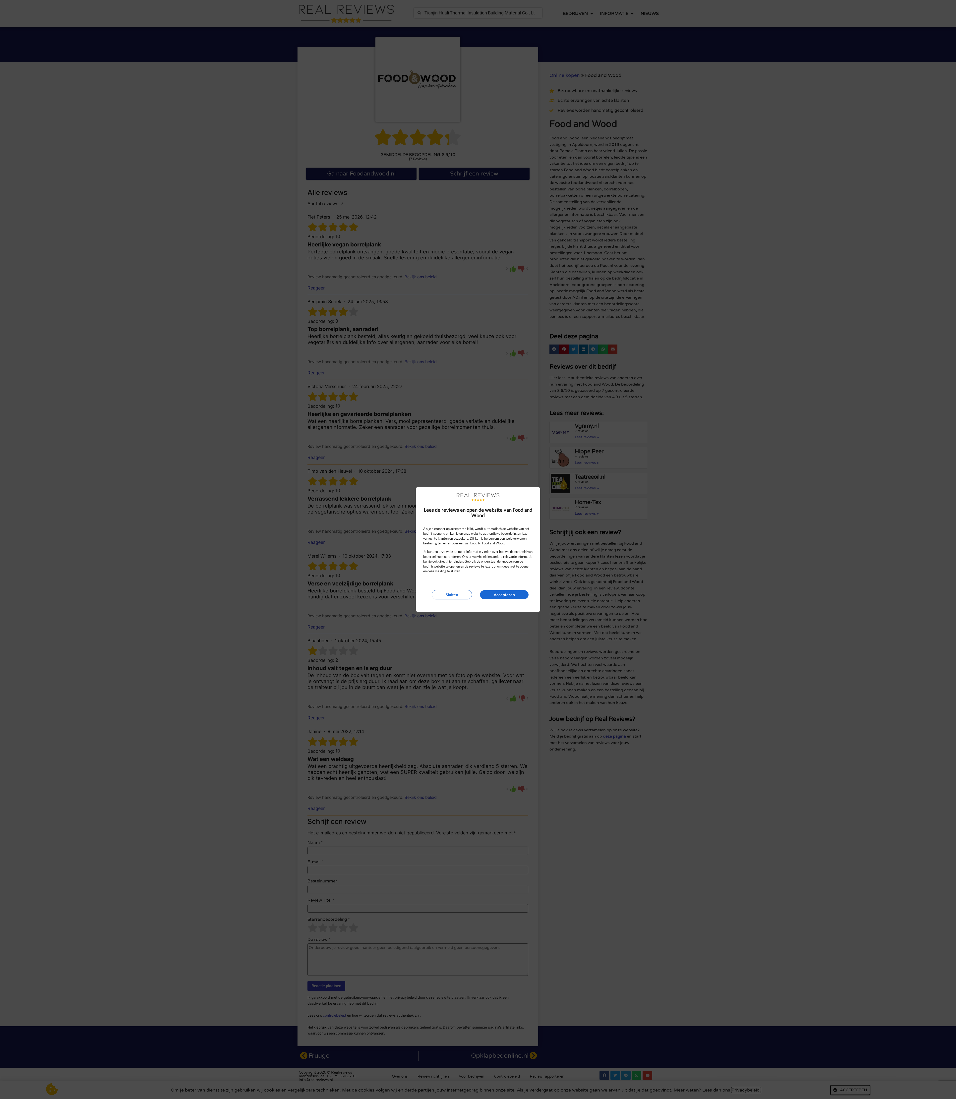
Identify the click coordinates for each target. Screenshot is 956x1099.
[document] (478, 549)
